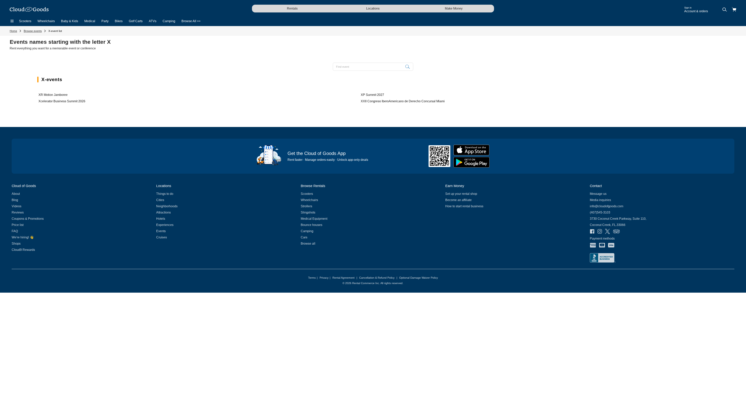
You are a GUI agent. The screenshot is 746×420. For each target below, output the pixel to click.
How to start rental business (464, 206)
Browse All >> (190, 21)
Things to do (164, 193)
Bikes (119, 21)
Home (13, 30)
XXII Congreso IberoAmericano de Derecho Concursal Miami (403, 101)
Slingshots (308, 212)
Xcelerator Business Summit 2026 (61, 101)
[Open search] (724, 9)
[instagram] (599, 231)
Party (105, 21)
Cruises (161, 237)
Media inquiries (600, 200)
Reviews (18, 212)
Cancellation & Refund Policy (378, 277)
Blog (15, 200)
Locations (373, 8)
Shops (16, 243)
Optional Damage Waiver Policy (418, 277)
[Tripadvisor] (616, 231)
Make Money (454, 8)
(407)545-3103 (600, 212)
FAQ (15, 231)
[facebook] (592, 231)
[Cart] (734, 9)
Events (161, 231)
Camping (169, 21)
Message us (598, 193)
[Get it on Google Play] (471, 162)
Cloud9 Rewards (23, 249)
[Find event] (407, 66)
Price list (18, 225)
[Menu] (12, 21)
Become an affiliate (458, 200)
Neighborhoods (167, 206)
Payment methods (602, 238)
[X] (607, 231)
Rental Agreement (344, 277)
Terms (313, 277)
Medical (89, 21)
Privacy (325, 277)
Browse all (308, 243)
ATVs (152, 21)
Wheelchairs (46, 21)
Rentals (292, 8)
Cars (304, 237)
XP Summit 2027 (372, 94)
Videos (16, 206)
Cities (160, 200)
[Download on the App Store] (471, 150)
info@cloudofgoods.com (606, 206)
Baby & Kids (69, 21)
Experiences (164, 225)
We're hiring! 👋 (23, 237)
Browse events (33, 30)
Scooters (25, 21)
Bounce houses (311, 225)
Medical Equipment (314, 218)
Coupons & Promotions (28, 218)
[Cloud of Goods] (29, 10)
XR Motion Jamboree (53, 94)
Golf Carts (136, 21)
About (16, 193)
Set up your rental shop (461, 193)
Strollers (306, 206)
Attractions (163, 212)
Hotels (160, 218)
